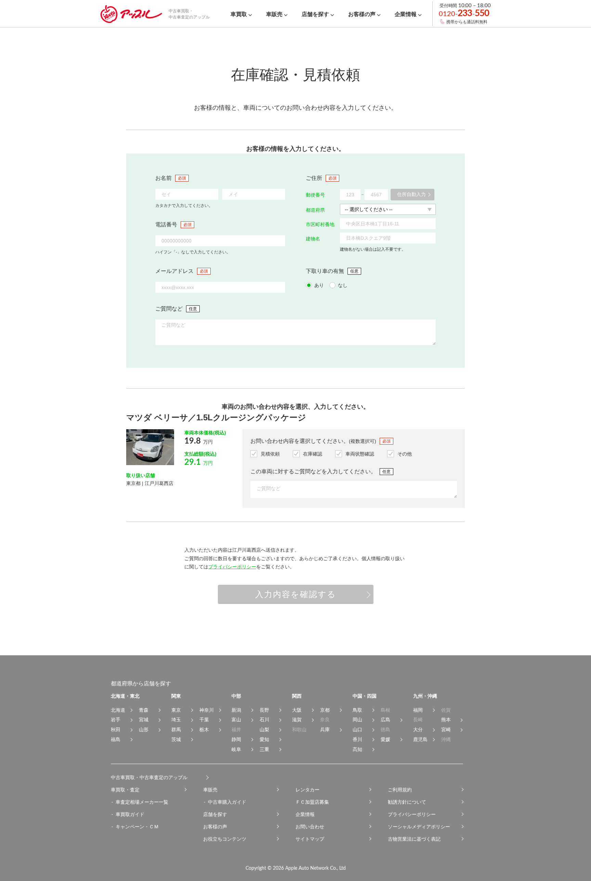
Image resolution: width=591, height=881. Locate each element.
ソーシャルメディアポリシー (419, 826)
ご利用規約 (400, 789)
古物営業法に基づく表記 (414, 839)
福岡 (418, 710)
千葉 (204, 719)
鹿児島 (420, 739)
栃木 (204, 729)
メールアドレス (174, 271)
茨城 (176, 739)
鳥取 (357, 710)
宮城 (143, 719)
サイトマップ (310, 839)
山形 (143, 729)
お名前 (163, 178)
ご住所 (314, 178)
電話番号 (166, 224)
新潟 (236, 710)
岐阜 (236, 749)
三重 (264, 749)
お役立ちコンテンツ (224, 839)
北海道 (118, 710)
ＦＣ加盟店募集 (312, 802)
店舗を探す (215, 814)
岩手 (115, 719)
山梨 (264, 729)
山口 (357, 729)
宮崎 (446, 729)
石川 (264, 719)
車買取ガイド (130, 814)
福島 (115, 739)
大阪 (297, 710)
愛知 (264, 739)
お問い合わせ (310, 826)
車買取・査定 (125, 789)
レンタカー (307, 789)
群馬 (176, 729)
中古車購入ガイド (227, 802)
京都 (325, 710)
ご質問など (169, 309)
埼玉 (176, 719)
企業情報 (305, 814)
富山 (236, 719)
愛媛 (385, 739)
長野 (264, 710)
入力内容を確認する (295, 594)
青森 (143, 710)
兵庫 (325, 729)
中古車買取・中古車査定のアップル (149, 777)
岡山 (357, 719)
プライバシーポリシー (232, 566)
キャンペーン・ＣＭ (137, 826)
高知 (357, 749)
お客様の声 (215, 826)
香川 (357, 739)
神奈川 (206, 710)
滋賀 (297, 719)
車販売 (210, 789)
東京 (176, 710)
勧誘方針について (407, 802)
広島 (385, 719)
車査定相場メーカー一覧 (142, 802)
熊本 (446, 719)
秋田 (115, 729)
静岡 (236, 739)
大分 (418, 729)
